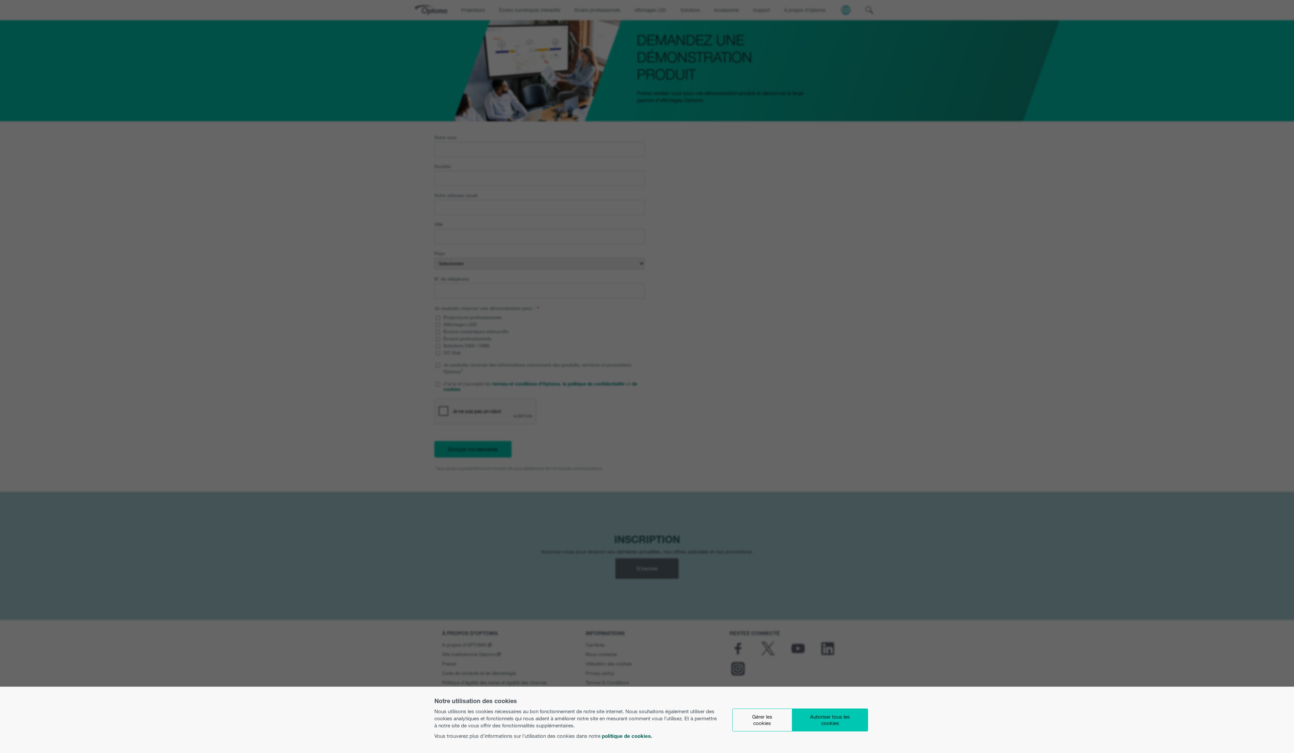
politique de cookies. (627, 736)
